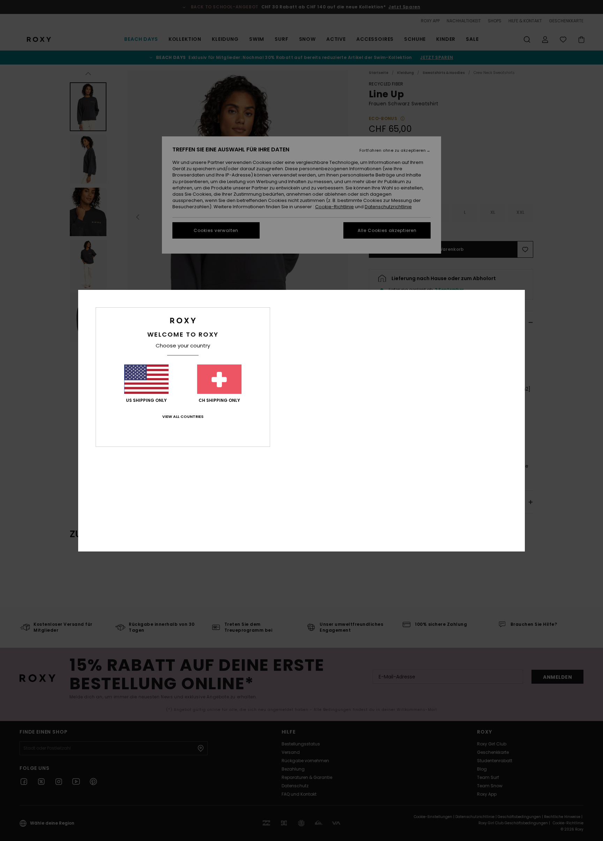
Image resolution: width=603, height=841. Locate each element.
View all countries (182, 416)
